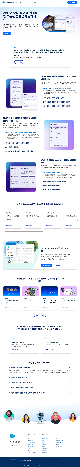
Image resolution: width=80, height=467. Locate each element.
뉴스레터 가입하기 (48, 350)
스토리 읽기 (19, 62)
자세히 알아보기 (9, 225)
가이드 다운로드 (65, 307)
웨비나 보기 (7, 307)
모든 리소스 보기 (40, 315)
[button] (77, 219)
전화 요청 (14, 350)
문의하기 (7, 33)
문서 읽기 (26, 307)
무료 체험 (58, 265)
